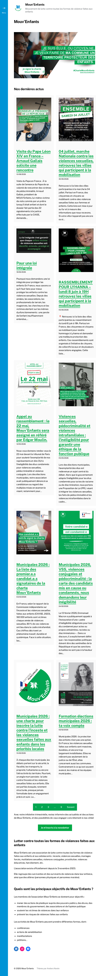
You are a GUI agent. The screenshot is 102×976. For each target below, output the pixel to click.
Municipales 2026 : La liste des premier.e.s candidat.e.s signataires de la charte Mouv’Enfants (33, 578)
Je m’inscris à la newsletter (55, 827)
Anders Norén (53, 968)
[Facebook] (28, 949)
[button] (4, 488)
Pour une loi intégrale (26, 265)
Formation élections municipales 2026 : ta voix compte (76, 721)
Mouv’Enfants (35, 4)
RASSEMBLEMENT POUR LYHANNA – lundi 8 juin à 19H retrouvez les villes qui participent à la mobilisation (76, 294)
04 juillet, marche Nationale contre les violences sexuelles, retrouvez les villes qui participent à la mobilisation (76, 163)
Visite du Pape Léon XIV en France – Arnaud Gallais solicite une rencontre (33, 160)
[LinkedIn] (16, 949)
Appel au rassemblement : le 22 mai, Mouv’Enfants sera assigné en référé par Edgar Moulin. (33, 428)
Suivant (71, 807)
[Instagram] (22, 949)
